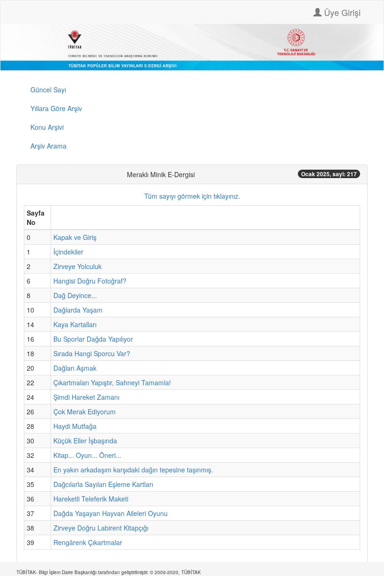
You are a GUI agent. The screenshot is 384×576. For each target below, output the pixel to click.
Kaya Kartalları (74, 324)
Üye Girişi (341, 12)
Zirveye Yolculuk (77, 266)
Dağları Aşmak (74, 368)
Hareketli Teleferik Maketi (90, 498)
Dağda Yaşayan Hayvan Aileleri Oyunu (110, 513)
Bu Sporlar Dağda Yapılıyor (93, 339)
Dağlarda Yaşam (78, 309)
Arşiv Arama (48, 145)
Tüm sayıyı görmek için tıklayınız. (192, 196)
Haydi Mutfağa (74, 426)
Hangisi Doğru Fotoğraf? (89, 280)
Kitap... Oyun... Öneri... (87, 455)
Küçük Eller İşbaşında (85, 440)
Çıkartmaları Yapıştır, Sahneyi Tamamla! (112, 382)
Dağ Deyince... (75, 295)
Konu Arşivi (47, 127)
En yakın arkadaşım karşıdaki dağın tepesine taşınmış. (133, 469)
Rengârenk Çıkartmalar (87, 542)
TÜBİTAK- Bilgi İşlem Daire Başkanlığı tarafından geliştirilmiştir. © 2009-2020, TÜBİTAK (108, 572)
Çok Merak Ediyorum (84, 411)
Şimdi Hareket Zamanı (86, 397)
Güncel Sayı (48, 89)
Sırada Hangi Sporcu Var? (91, 353)
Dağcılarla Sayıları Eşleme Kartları (103, 484)
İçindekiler (68, 251)
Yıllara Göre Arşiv (56, 108)
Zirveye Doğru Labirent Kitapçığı (100, 527)
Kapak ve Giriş (74, 237)
